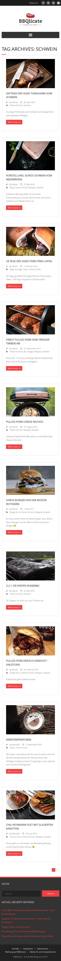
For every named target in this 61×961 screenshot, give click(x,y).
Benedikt (16, 744)
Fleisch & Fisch (16, 105)
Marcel (15, 102)
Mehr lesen (13, 122)
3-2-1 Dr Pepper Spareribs (22, 585)
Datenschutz (42, 948)
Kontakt (15, 948)
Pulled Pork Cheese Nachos (24, 421)
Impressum (28, 948)
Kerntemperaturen (18, 739)
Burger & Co (15, 512)
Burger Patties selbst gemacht (16, 926)
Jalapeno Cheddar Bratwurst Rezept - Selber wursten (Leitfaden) (26, 920)
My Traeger (28, 351)
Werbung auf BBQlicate (15, 952)
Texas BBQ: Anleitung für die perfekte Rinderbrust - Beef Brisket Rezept (28, 912)
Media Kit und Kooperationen (43, 952)
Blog (12, 187)
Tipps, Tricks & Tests (32, 269)
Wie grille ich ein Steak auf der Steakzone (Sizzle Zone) (27, 936)
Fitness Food (15, 836)
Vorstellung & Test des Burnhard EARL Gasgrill (23, 931)
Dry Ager (18, 269)
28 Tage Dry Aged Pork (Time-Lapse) (29, 261)
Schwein (27, 105)
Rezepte (31, 187)
